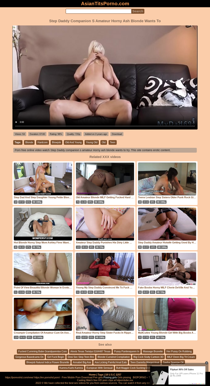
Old (104, 142)
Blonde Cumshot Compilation (114, 357)
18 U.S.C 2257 (113, 374)
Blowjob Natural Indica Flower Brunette (47, 362)
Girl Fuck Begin (55, 357)
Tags (100, 374)
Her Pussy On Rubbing (179, 351)
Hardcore (43, 142)
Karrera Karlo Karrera (71, 368)
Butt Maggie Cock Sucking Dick (133, 368)
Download (117, 134)
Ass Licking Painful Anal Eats (111, 362)
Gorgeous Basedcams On (29, 357)
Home (92, 374)
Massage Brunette (153, 351)
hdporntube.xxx (124, 380)
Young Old (91, 142)
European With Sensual (100, 368)
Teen (112, 142)
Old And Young (73, 142)
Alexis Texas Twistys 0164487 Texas (90, 351)
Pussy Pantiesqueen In (126, 351)
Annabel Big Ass (82, 362)
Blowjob (56, 142)
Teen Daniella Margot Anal (144, 362)
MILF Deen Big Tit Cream (181, 357)
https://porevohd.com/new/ (19, 377)
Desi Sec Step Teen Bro (81, 357)
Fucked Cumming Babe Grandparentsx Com (42, 351)
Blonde (29, 142)
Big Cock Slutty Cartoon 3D (148, 357)
